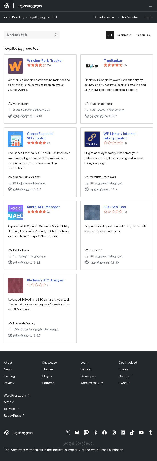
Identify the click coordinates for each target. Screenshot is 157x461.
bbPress (11, 409)
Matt (9, 402)
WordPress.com (17, 395)
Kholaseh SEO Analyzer (46, 280)
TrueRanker (113, 61)
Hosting (9, 376)
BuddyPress (14, 415)
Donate (126, 376)
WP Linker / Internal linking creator (119, 136)
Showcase (49, 362)
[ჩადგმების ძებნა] (56, 35)
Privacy (9, 383)
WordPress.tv (91, 383)
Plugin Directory (14, 17)
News (8, 369)
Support (86, 369)
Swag (124, 383)
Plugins (47, 376)
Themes (47, 369)
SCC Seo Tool (115, 207)
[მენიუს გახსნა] (151, 5)
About (8, 362)
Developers (88, 376)
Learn (84, 362)
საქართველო (23, 433)
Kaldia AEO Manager (43, 207)
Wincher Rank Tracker (45, 61)
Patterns (48, 383)
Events (123, 369)
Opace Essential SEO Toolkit (40, 136)
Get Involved (128, 362)
